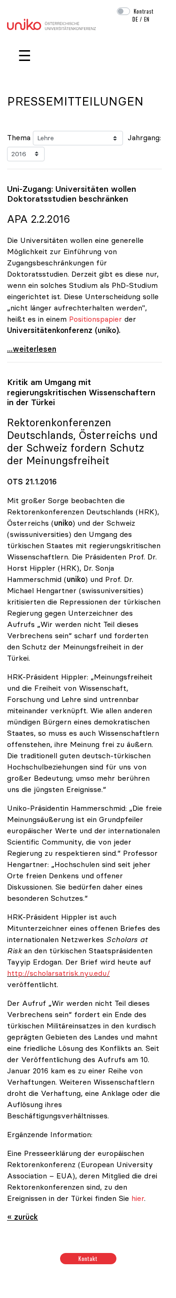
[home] (51, 23)
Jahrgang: (144, 137)
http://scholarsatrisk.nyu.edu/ (58, 973)
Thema (19, 137)
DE (135, 19)
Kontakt (88, 1258)
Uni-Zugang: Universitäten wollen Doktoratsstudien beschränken (71, 194)
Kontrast (143, 11)
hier (137, 1198)
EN (147, 19)
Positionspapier (96, 319)
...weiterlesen (31, 349)
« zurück (22, 1217)
